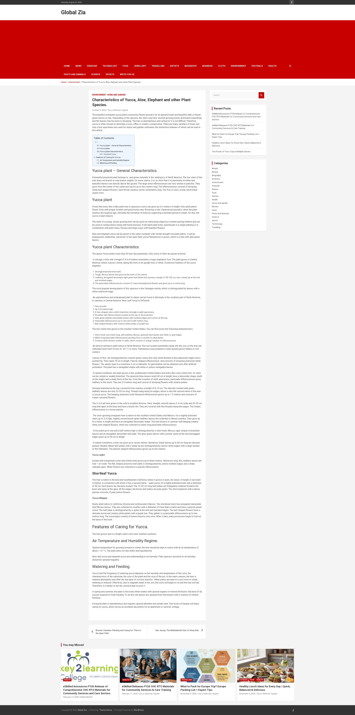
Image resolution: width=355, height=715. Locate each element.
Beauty (215, 172)
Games (215, 196)
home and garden (116, 95)
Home (67, 66)
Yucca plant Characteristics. (111, 151)
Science (95, 74)
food (125, 66)
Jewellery (140, 66)
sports (110, 74)
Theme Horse (105, 710)
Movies (215, 206)
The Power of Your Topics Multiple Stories (231, 151)
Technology (110, 66)
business (207, 66)
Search (261, 95)
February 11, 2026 (130, 694)
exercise (92, 66)
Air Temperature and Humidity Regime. (115, 160)
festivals (257, 66)
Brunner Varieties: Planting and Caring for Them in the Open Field (118, 632)
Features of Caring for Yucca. (108, 157)
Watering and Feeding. (108, 163)
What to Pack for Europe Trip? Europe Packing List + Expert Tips (203, 688)
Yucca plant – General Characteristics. (116, 145)
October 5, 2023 (99, 110)
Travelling (158, 66)
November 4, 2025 (247, 694)
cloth (221, 66)
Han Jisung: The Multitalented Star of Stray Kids (177, 630)
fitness (215, 189)
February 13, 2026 (71, 697)
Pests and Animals (75, 74)
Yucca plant (105, 148)
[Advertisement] (177, 41)
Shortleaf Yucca (110, 154)
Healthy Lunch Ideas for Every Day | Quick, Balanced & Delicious (264, 688)
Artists (174, 66)
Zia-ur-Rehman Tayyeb (118, 110)
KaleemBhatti (86, 697)
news (78, 66)
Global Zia (73, 12)
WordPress (139, 710)
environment (238, 66)
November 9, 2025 (188, 694)
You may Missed (73, 645)
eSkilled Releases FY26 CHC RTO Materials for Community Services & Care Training (148, 688)
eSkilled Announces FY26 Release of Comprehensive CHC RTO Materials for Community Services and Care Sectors (236, 116)
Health (272, 66)
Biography (191, 66)
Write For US (127, 74)
